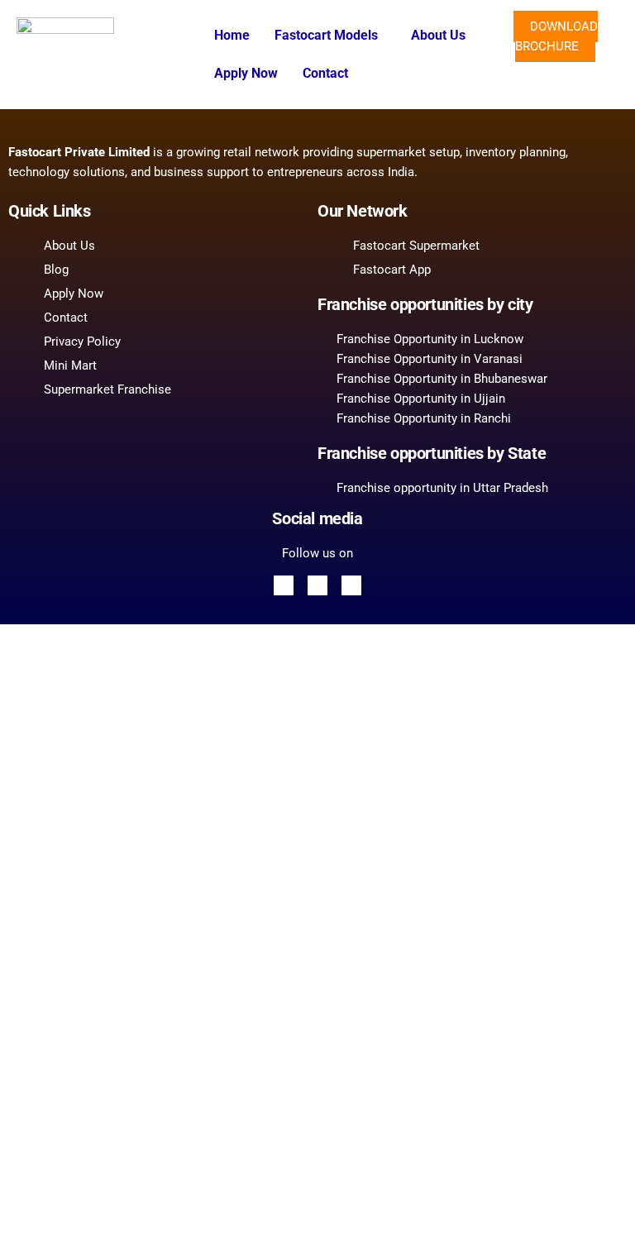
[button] (330, 36)
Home (232, 35)
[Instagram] (351, 585)
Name (61, 969)
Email (61, 876)
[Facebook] (284, 585)
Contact (325, 73)
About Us (438, 35)
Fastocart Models (326, 35)
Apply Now (246, 73)
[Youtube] (317, 585)
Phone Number (86, 1001)
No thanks (317, 1207)
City (57, 1094)
